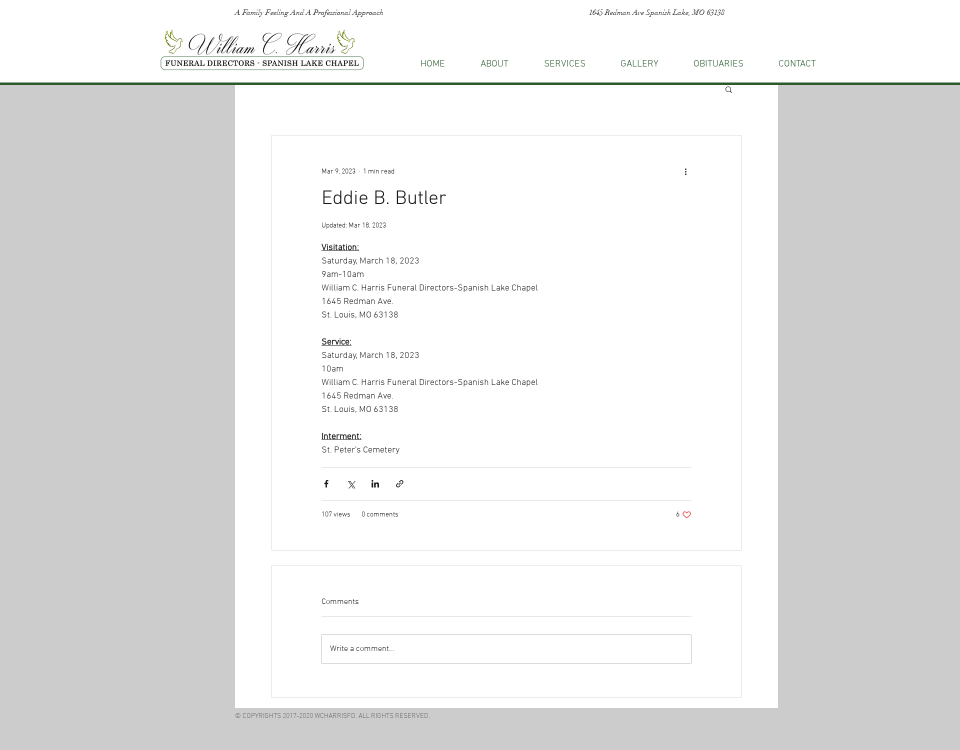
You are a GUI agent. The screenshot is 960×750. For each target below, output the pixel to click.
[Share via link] (399, 483)
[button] (797, 64)
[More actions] (686, 172)
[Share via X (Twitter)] (351, 483)
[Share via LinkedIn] (375, 483)
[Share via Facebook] (326, 483)
